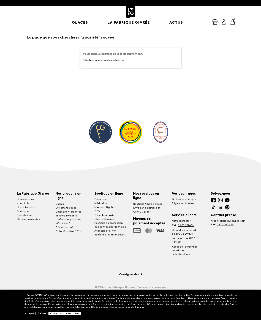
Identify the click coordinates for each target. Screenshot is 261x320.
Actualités (23, 203)
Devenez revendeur (29, 219)
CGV (97, 211)
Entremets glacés (66, 207)
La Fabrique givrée (129, 22)
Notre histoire (25, 199)
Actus (176, 22)
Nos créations (25, 207)
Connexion (100, 199)
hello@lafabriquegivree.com (228, 220)
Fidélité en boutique (184, 199)
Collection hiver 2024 (68, 231)
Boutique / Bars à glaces (147, 203)
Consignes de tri (130, 274)
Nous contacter (181, 220)
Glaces (80, 22)
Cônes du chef (64, 227)
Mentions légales (104, 207)
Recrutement (25, 215)
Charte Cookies (104, 219)
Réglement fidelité (183, 203)
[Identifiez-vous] (224, 21)
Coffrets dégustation (68, 219)
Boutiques (23, 211)
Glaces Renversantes (68, 211)
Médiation (100, 203)
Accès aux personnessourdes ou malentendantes (184, 250)
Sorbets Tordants (66, 215)
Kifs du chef (63, 223)
